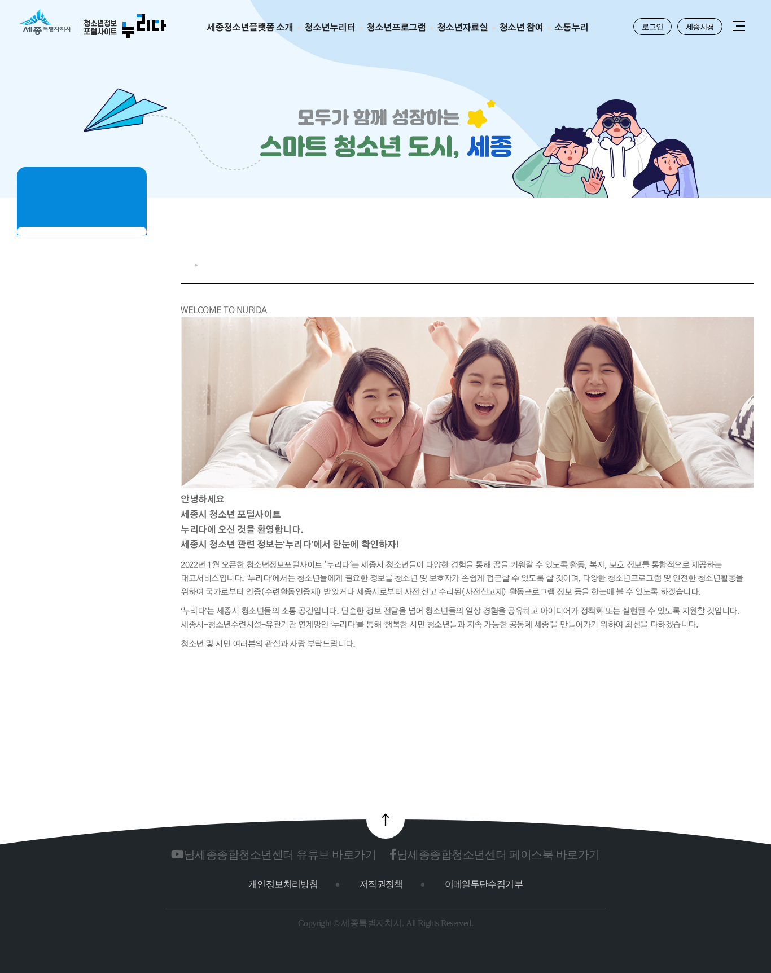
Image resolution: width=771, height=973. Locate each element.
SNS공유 (712, 262)
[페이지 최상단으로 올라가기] (385, 819)
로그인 (652, 26)
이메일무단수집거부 (484, 884)
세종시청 (700, 26)
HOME (185, 265)
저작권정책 (381, 884)
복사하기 (731, 262)
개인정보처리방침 (283, 884)
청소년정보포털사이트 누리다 (93, 24)
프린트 (748, 262)
